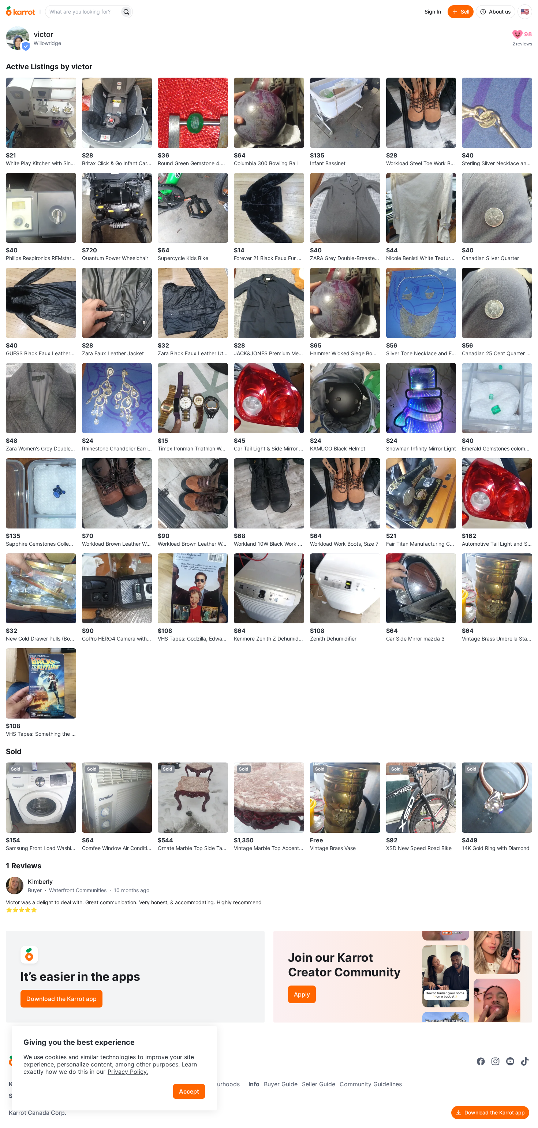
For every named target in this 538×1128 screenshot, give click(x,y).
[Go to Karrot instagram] (495, 1061)
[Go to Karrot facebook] (481, 1061)
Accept (189, 1091)
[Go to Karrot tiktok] (524, 1061)
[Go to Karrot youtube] (510, 1061)
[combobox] (83, 11)
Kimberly (40, 881)
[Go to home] (20, 11)
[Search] (126, 12)
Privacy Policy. (128, 1071)
